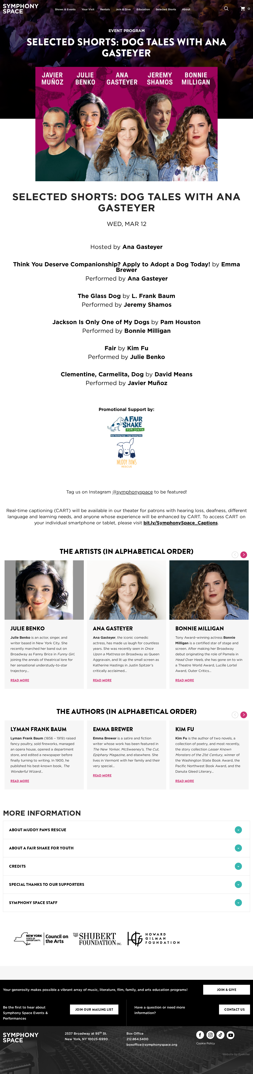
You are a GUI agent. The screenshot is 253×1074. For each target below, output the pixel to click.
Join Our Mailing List (94, 1009)
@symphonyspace (132, 491)
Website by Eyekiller (236, 1054)
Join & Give (226, 990)
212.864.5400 (137, 1039)
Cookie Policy (205, 1043)
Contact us (234, 1009)
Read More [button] (19, 680)
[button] (126, 830)
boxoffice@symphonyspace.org (151, 1044)
